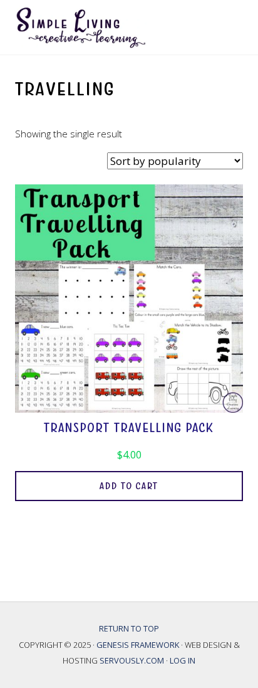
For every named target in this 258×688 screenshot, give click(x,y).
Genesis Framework (138, 644)
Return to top (129, 628)
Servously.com (132, 660)
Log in (182, 660)
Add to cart (129, 486)
